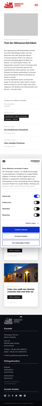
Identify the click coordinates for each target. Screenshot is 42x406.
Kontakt (7, 367)
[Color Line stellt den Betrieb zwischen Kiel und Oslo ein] (21, 272)
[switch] (37, 202)
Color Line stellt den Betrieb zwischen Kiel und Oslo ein (20, 290)
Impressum (8, 378)
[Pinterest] (5, 395)
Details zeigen (31, 223)
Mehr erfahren (14, 250)
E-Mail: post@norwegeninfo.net (16, 355)
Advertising (8, 372)
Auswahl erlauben (21, 236)
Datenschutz (9, 376)
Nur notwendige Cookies (21, 243)
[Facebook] (12, 395)
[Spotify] (25, 395)
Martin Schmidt (20, 100)
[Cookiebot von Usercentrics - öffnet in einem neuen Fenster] (31, 161)
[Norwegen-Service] (14, 5)
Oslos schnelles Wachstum (14, 143)
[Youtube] (20, 395)
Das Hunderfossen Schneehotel (16, 130)
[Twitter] (16, 395)
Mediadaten (8, 370)
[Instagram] (9, 395)
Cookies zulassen (21, 229)
